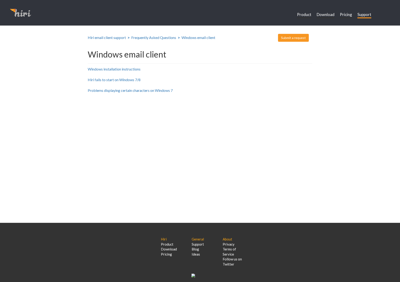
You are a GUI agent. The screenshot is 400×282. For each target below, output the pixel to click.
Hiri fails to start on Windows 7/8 (114, 79)
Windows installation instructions (114, 69)
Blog (195, 249)
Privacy (228, 244)
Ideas (196, 254)
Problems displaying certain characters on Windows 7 (130, 90)
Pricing (346, 14)
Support (364, 14)
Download (325, 14)
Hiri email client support (107, 37)
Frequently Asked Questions (153, 37)
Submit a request (293, 38)
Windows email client (198, 37)
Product (304, 14)
